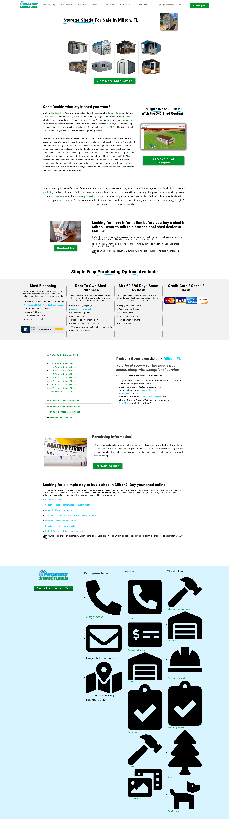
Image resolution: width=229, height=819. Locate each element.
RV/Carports (66, 5)
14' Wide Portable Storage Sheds (65, 412)
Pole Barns (82, 5)
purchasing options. (94, 196)
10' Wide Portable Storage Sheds (65, 401)
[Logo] (29, 4)
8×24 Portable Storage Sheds (62, 392)
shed (76, 188)
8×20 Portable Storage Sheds (62, 385)
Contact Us (125, 5)
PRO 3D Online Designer (149, 396)
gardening (48, 192)
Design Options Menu (164, 5)
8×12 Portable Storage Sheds (62, 370)
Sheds (94, 5)
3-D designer (60, 196)
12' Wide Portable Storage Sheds (65, 406)
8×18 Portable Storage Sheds (62, 381)
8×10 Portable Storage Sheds (62, 367)
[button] (78, 355)
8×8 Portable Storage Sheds (62, 363)
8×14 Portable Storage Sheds (62, 374)
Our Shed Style (57, 113)
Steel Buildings (50, 5)
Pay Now (183, 5)
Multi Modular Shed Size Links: (64, 417)
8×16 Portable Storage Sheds (62, 378)
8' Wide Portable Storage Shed (64, 355)
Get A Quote (110, 5)
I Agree (164, 812)
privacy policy (215, 812)
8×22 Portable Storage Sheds (62, 388)
